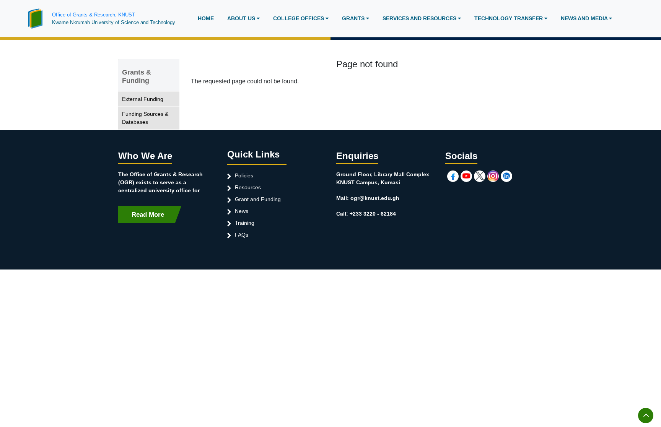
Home (206, 18)
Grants (354, 18)
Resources (248, 187)
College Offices (299, 18)
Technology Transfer (509, 18)
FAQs (241, 235)
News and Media (585, 18)
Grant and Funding (258, 199)
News (241, 211)
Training (244, 223)
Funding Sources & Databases (145, 118)
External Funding (142, 99)
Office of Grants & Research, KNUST (93, 15)
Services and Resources (420, 18)
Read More (148, 214)
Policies (244, 175)
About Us (242, 18)
